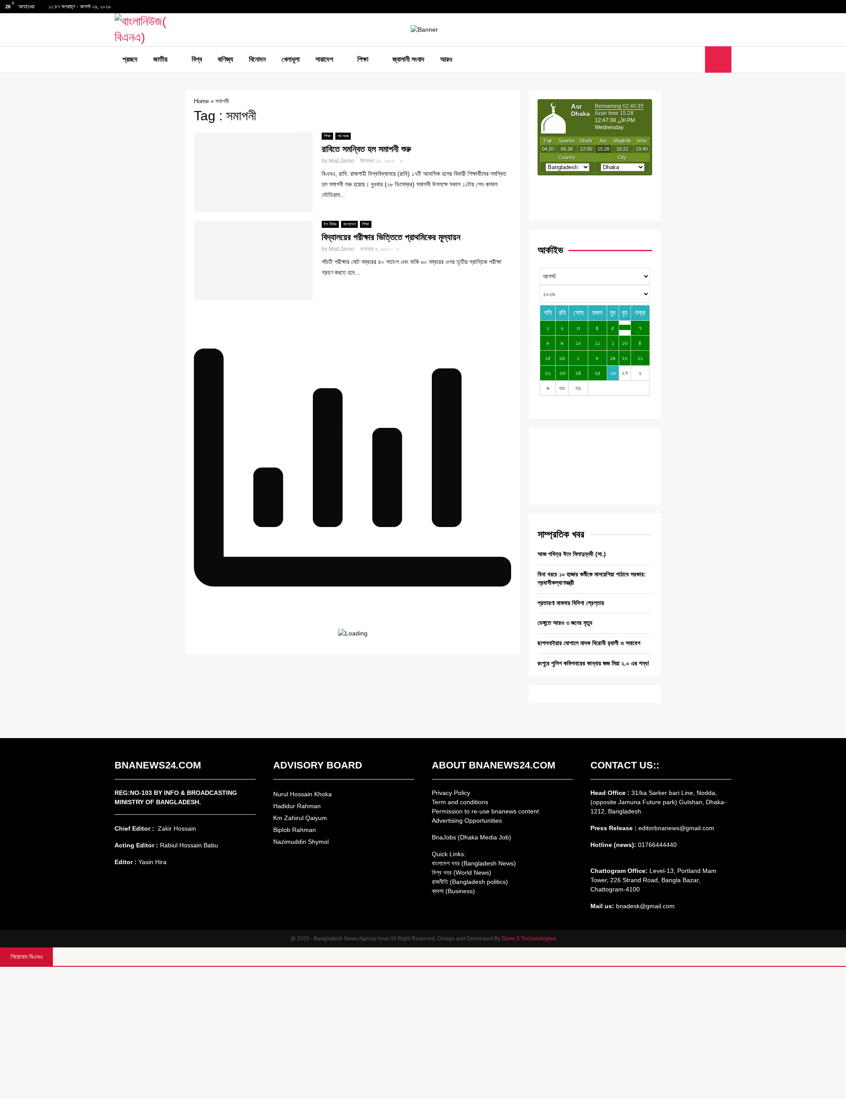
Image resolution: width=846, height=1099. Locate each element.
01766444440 (657, 844)
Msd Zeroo (341, 161)
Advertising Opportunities (467, 820)
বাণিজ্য (225, 59)
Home (201, 101)
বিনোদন (257, 59)
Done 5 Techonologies (529, 939)
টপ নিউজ (330, 224)
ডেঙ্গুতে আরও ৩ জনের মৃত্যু (565, 622)
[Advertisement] (423, 1033)
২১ (640, 357)
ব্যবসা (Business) (453, 891)
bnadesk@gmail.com (644, 906)
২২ (548, 372)
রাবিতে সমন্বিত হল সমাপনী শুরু (366, 149)
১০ (578, 342)
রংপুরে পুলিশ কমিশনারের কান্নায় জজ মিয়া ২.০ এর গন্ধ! (593, 663)
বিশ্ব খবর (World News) (461, 872)
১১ (597, 342)
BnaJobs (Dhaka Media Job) (471, 837)
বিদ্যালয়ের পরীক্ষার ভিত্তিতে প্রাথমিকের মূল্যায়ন (391, 237)
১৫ (548, 357)
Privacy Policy (451, 792)
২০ (625, 357)
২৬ (613, 372)
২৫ (597, 372)
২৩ (562, 372)
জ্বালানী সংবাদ (408, 59)
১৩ (624, 342)
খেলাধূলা (291, 59)
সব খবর (343, 136)
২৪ (578, 372)
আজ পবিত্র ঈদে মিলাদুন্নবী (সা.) (572, 553)
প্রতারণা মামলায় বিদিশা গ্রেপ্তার (571, 602)
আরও (446, 59)
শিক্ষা (362, 59)
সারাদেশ (324, 59)
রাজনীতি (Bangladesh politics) (470, 881)
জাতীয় (160, 59)
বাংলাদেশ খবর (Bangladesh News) (474, 863)
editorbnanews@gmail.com (676, 828)
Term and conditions (460, 802)
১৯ (613, 357)
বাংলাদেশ (349, 224)
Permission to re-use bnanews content (485, 811)
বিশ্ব (197, 59)
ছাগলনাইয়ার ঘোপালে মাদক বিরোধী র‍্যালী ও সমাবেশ (589, 642)
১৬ (562, 357)
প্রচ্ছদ (129, 59)
